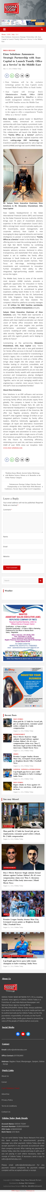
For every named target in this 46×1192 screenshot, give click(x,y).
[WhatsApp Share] (12, 76)
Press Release (9, 51)
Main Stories (18, 719)
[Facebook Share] (7, 76)
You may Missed (11, 799)
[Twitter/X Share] (17, 76)
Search (41, 580)
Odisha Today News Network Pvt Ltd (28, 1180)
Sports (15, 754)
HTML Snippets (16, 1191)
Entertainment (19, 735)
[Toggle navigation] (4, 29)
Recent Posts (11, 715)
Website (6, 557)
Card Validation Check (10, 1088)
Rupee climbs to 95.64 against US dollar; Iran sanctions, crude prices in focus (27, 787)
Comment (7, 510)
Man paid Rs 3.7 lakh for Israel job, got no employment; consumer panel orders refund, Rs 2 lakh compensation (28, 725)
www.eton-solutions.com (12, 447)
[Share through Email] (22, 76)
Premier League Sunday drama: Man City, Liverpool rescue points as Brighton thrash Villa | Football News (27, 760)
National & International (31, 770)
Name (5, 537)
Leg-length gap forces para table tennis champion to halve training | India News (27, 774)
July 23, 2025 (7, 69)
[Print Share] (27, 76)
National (16, 770)
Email (5, 547)
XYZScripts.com (30, 1191)
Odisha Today (17, 69)
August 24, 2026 (18, 731)
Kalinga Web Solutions (27, 1183)
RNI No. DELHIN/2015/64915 (32, 1186)
